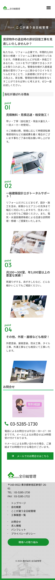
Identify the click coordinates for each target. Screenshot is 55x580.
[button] (48, 7)
